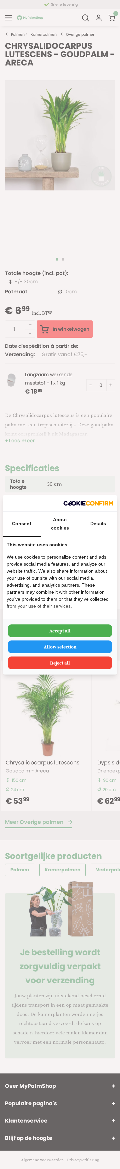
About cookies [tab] (60, 524)
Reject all (60, 663)
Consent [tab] (21, 523)
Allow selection (60, 646)
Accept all (60, 630)
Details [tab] (98, 523)
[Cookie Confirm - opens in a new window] (88, 503)
